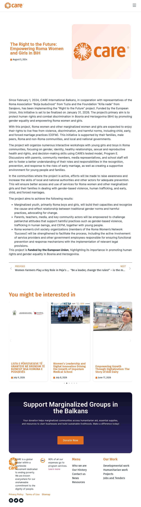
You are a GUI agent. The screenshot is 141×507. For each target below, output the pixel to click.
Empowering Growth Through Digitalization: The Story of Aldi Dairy (112, 369)
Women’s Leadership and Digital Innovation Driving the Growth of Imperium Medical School (69, 367)
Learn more (54, 469)
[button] (10, 340)
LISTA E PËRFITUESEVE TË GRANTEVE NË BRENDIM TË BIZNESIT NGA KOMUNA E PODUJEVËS (28, 367)
